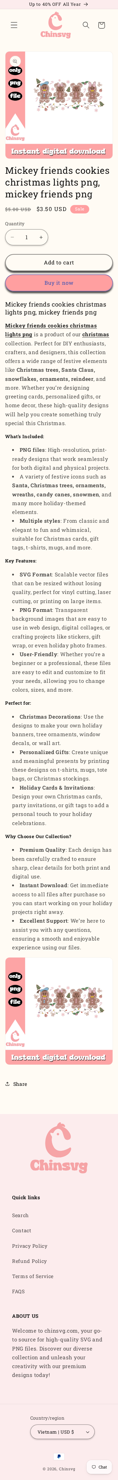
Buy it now (59, 282)
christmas (95, 334)
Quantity (15, 223)
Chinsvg (67, 1468)
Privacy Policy (30, 1246)
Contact (21, 1230)
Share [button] (20, 1084)
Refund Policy (29, 1261)
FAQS (18, 1291)
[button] (14, 25)
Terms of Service (33, 1276)
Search (20, 1215)
